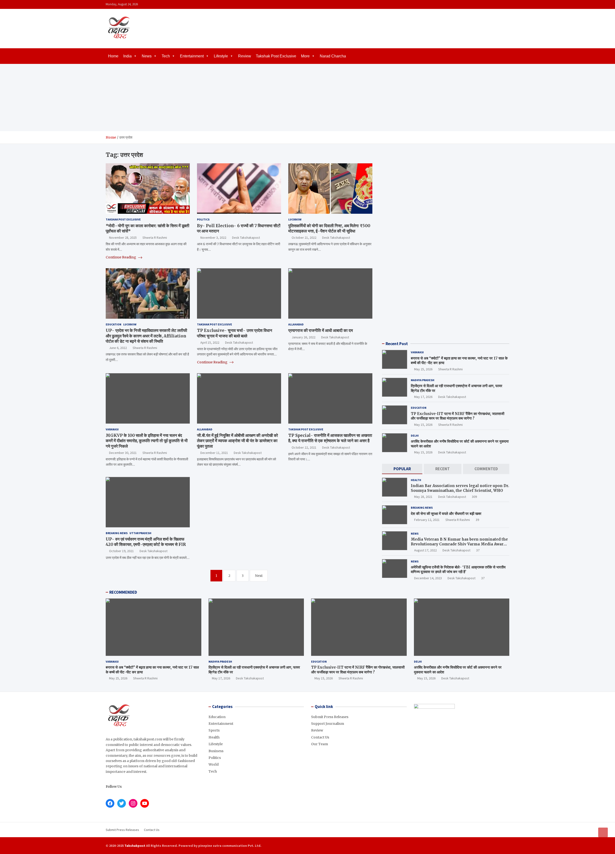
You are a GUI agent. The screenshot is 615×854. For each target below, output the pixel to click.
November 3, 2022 (213, 237)
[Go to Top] (603, 832)
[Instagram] (494, 4)
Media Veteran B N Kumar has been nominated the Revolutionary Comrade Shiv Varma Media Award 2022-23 (459, 544)
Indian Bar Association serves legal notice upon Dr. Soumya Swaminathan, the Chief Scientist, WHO (460, 488)
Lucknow (294, 219)
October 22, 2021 (304, 447)
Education (113, 324)
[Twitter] (500, 4)
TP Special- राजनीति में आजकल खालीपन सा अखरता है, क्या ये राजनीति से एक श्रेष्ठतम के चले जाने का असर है (330, 438)
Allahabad (296, 324)
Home (113, 56)
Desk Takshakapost (246, 237)
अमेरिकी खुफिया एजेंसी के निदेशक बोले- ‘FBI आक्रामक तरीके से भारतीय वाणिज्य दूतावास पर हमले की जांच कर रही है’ (458, 569)
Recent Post (397, 343)
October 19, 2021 (121, 551)
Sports (214, 730)
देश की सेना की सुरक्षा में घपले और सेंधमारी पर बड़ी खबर (446, 513)
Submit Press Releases (329, 717)
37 (478, 550)
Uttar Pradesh (140, 533)
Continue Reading (121, 257)
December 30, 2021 (123, 453)
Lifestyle (221, 56)
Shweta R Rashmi (154, 237)
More (305, 56)
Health (416, 480)
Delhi (415, 435)
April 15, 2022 (209, 342)
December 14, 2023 (428, 578)
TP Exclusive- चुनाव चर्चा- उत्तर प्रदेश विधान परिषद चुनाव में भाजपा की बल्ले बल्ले (234, 333)
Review (244, 56)
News (147, 56)
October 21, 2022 (304, 237)
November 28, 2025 (123, 237)
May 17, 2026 (423, 397)
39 (477, 520)
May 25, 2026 (423, 369)
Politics (203, 219)
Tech (166, 56)
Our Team (319, 744)
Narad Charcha (333, 56)
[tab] (402, 469)
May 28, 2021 (423, 496)
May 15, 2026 (423, 424)
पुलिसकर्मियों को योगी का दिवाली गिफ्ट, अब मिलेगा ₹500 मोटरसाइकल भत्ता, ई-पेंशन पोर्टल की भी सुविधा (329, 228)
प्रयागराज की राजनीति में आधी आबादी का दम (320, 330)
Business (216, 751)
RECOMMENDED (123, 592)
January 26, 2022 (303, 337)
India (127, 56)
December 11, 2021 (214, 453)
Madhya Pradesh (422, 380)
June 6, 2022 (118, 348)
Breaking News (117, 533)
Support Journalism (327, 723)
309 (474, 496)
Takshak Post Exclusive (276, 56)
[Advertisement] (307, 97)
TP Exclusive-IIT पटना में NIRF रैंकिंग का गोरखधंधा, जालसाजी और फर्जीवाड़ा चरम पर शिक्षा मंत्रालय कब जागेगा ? (457, 416)
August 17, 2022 (425, 550)
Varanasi (112, 429)
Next (259, 575)
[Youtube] (506, 4)
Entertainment (192, 56)
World (214, 764)
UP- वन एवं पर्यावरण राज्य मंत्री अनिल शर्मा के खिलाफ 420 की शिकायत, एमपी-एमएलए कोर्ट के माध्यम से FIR (146, 542)
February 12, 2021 (427, 520)
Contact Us (320, 737)
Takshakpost (134, 845)
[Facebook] (487, 4)
